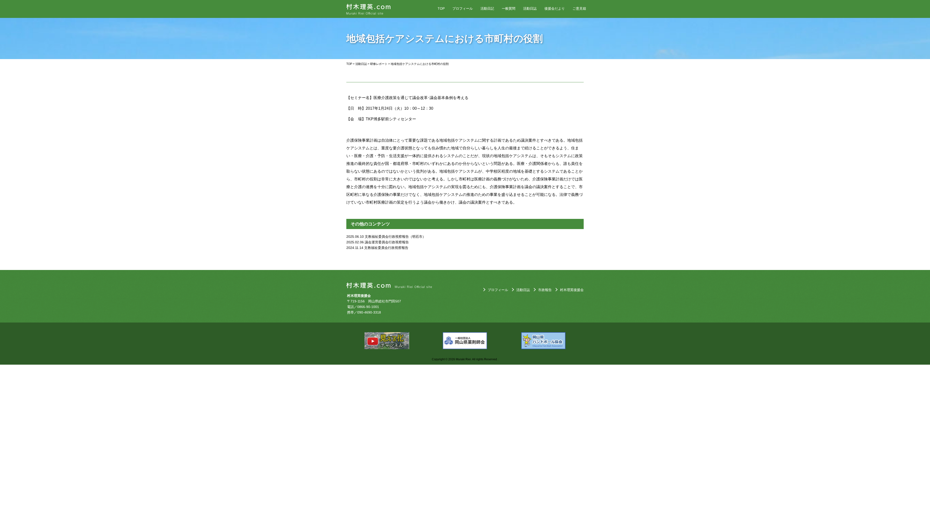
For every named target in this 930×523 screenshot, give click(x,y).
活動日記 (487, 8)
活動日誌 (530, 8)
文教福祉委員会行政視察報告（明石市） (395, 236)
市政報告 (545, 290)
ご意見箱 (579, 8)
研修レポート (379, 64)
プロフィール (462, 8)
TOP (441, 8)
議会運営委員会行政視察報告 (387, 242)
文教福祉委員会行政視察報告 (386, 248)
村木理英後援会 (572, 290)
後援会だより (554, 8)
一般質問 (508, 8)
